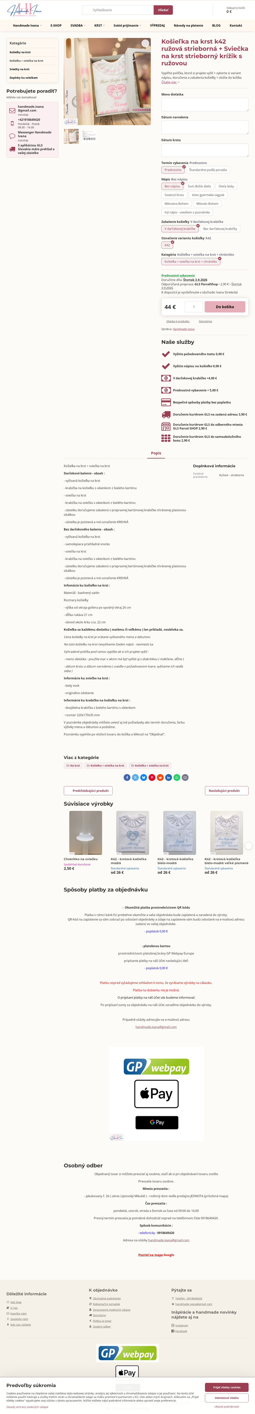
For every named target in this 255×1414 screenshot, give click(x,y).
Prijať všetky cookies (226, 1387)
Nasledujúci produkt (224, 791)
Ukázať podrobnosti (226, 1406)
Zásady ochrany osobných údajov (27, 1407)
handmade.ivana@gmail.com (156, 1027)
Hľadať (163, 10)
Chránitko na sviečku (81, 859)
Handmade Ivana (183, 329)
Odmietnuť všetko (227, 1398)
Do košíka (225, 306)
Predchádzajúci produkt (91, 791)
